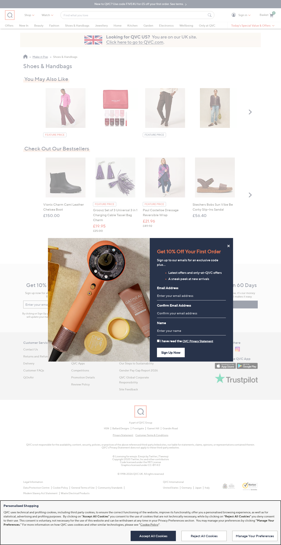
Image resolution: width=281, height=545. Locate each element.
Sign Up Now (170, 352)
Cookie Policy (149, 524)
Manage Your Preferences (255, 536)
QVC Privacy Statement (197, 341)
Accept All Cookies (153, 536)
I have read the (186, 341)
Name (161, 323)
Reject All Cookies (204, 536)
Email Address (167, 288)
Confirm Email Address (174, 305)
